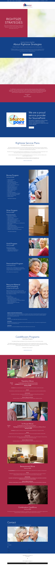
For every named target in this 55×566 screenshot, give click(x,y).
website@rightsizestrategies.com (35, 0)
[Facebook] (45, 0)
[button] (31, 127)
